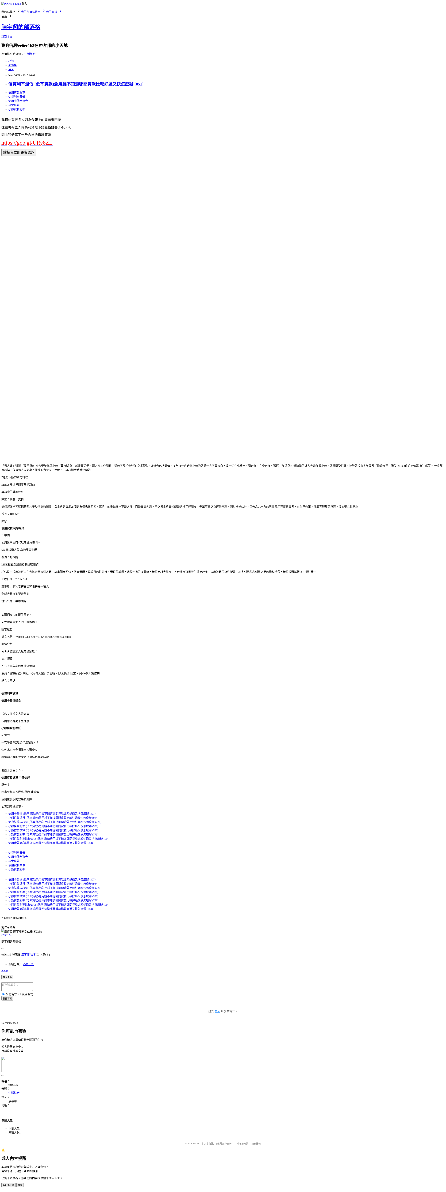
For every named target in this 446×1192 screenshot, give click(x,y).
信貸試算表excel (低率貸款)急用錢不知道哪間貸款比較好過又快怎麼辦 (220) (54, 821)
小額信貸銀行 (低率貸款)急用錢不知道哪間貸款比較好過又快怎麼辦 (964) (53, 817)
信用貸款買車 (16, 92)
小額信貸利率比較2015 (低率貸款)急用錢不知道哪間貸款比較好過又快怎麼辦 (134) (58, 838)
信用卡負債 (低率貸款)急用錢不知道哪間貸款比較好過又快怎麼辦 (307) (51, 813)
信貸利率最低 (16, 96)
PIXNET (197, 1143)
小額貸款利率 (16, 109)
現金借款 (14, 105)
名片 (11, 69)
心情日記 (28, 964)
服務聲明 (256, 1143)
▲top (4, 970)
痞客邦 (25, 954)
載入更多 (7, 977)
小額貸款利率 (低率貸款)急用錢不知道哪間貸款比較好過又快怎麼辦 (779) (53, 834)
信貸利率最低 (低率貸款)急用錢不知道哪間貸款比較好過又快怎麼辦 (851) (76, 84)
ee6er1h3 (6, 934)
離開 (20, 1185)
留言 (33, 954)
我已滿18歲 (8, 1185)
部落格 (12, 65)
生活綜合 (30, 54)
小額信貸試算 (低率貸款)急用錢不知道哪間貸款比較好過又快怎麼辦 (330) (53, 830)
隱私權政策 (242, 1143)
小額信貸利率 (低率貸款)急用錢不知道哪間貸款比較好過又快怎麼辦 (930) (53, 826)
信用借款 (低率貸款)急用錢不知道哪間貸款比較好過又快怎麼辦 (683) (50, 842)
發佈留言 (7, 998)
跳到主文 (7, 36)
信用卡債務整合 (18, 100)
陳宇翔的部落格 (20, 27)
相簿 (11, 60)
